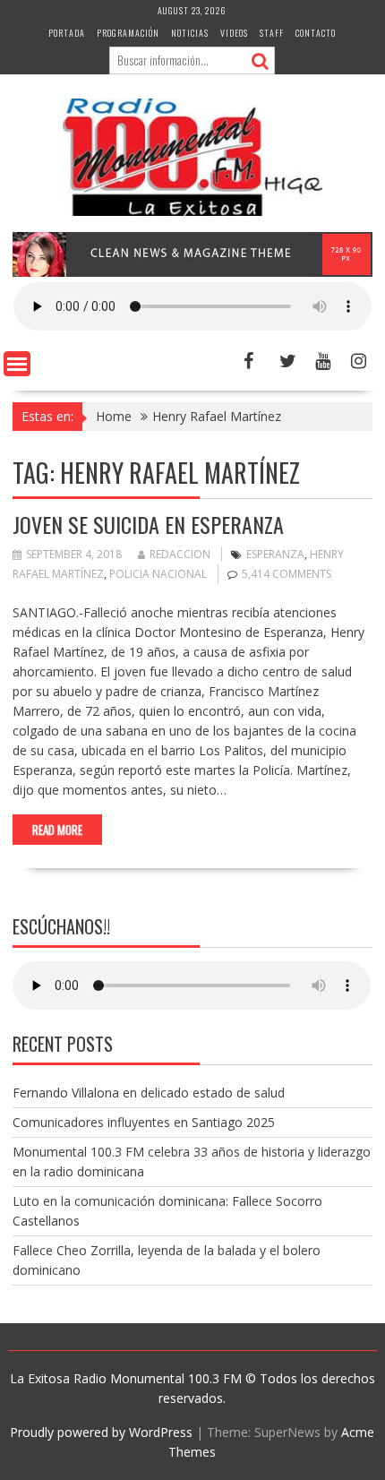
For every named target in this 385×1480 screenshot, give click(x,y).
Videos (234, 32)
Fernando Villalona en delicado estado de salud (149, 1092)
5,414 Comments (286, 573)
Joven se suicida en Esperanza (148, 524)
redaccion (180, 554)
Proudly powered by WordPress (101, 1432)
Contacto (315, 32)
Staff (272, 32)
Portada (66, 32)
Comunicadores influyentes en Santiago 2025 (144, 1122)
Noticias (190, 32)
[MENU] (17, 363)
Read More (57, 830)
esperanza (275, 554)
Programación (128, 32)
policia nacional (158, 573)
